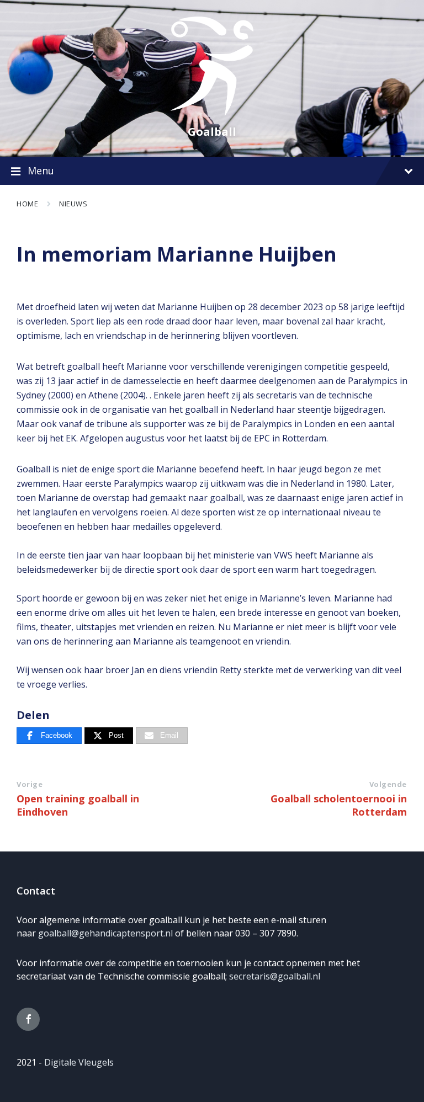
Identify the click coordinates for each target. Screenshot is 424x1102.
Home (27, 204)
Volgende (388, 784)
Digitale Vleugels (79, 1062)
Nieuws (73, 204)
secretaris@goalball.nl (274, 976)
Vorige (30, 784)
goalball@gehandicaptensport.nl (105, 933)
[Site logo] (212, 113)
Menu (41, 170)
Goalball (212, 131)
